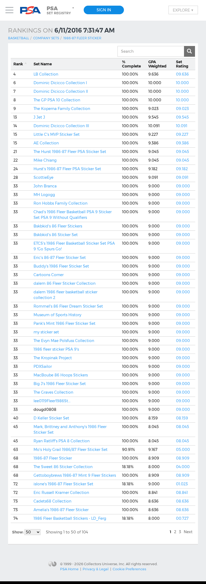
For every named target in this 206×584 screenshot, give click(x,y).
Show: (18, 532)
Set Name (43, 64)
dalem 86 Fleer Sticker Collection (64, 283)
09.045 (182, 151)
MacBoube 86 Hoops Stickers (61, 375)
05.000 (183, 449)
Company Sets (46, 38)
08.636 (182, 501)
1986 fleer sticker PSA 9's (56, 349)
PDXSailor (43, 366)
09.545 (182, 117)
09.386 (182, 143)
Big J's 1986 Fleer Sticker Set (60, 383)
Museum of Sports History (57, 314)
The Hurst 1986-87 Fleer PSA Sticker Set (70, 151)
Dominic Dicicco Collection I (60, 82)
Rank (18, 64)
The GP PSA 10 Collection (57, 100)
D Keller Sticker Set (51, 418)
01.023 (182, 484)
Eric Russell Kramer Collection (61, 492)
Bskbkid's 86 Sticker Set (56, 234)
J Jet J (39, 117)
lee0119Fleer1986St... (52, 400)
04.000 (183, 466)
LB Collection (46, 74)
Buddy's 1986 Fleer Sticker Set (61, 266)
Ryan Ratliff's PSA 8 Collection (62, 441)
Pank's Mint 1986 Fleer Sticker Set (64, 323)
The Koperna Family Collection (62, 108)
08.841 (182, 492)
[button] (61, 10)
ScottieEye (43, 177)
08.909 (182, 458)
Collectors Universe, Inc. (104, 563)
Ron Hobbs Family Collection (60, 203)
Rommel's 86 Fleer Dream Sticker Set (68, 306)
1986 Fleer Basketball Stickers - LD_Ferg (70, 518)
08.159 (182, 418)
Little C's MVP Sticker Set (57, 134)
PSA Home (69, 569)
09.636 (182, 74)
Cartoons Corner (49, 274)
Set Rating (182, 64)
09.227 (182, 134)
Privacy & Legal (96, 569)
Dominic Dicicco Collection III (61, 125)
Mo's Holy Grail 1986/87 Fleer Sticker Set (71, 449)
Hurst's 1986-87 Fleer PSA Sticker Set (67, 168)
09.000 (183, 186)
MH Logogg (44, 194)
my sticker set (46, 332)
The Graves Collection (53, 392)
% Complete (131, 64)
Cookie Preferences (129, 569)
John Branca (45, 186)
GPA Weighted (157, 64)
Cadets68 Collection (52, 501)
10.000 (182, 82)
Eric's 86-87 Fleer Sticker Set (60, 257)
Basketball (18, 38)
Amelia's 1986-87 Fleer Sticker (61, 509)
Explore (183, 10)
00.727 (182, 518)
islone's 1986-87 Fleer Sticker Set (63, 484)
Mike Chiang (45, 160)
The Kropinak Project (53, 357)
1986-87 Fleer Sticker (82, 38)
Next (188, 531)
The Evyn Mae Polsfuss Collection (64, 340)
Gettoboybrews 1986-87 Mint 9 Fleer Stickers (75, 475)
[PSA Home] (32, 10)
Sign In (104, 10)
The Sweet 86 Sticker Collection (63, 466)
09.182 (182, 168)
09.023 (182, 108)
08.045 (182, 426)
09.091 (182, 177)
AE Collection (46, 143)
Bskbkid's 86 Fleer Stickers (58, 226)
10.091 (181, 125)
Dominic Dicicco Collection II (61, 91)
